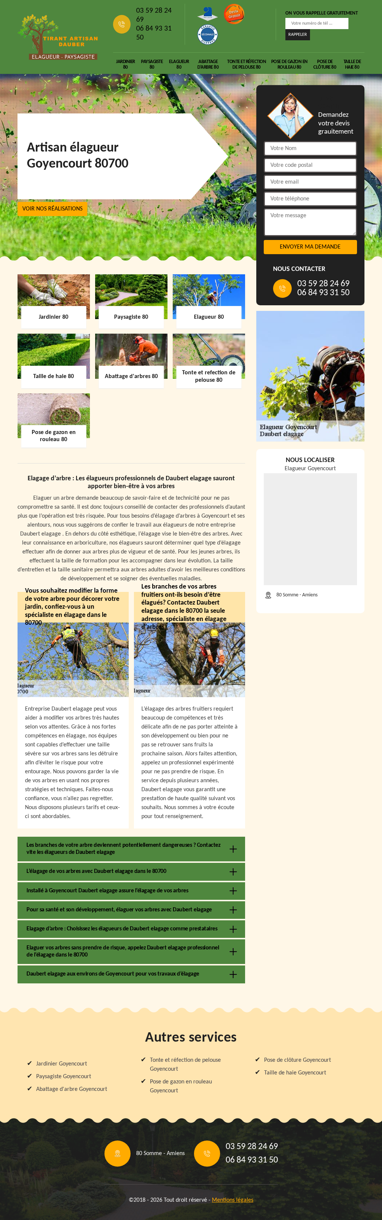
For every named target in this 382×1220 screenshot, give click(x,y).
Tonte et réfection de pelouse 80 (246, 64)
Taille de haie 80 (352, 64)
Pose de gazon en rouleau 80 (289, 64)
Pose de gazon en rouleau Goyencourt (181, 1086)
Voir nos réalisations (52, 209)
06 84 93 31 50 (154, 33)
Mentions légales (232, 1200)
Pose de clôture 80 (324, 64)
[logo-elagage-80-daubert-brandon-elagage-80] (58, 37)
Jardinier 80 (125, 64)
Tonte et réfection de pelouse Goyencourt (185, 1064)
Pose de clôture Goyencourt (297, 1060)
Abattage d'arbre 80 (208, 64)
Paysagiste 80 (152, 64)
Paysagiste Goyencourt (63, 1077)
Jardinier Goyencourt (61, 1064)
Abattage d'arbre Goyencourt (71, 1089)
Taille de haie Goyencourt (295, 1073)
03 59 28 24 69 (154, 15)
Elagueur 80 (179, 64)
